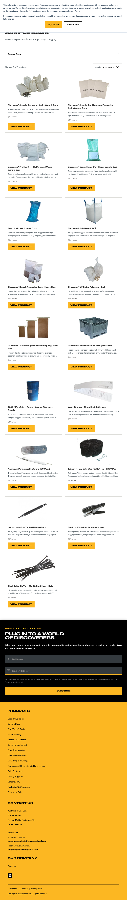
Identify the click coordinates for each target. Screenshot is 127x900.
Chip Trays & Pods (16, 729)
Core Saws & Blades (17, 755)
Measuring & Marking (17, 760)
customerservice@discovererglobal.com (27, 841)
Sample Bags (14, 723)
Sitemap (24, 888)
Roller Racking (14, 734)
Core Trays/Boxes (16, 718)
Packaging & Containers (19, 786)
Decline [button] (73, 24)
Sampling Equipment (17, 744)
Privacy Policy (54, 679)
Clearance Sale (15, 792)
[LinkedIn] (10, 875)
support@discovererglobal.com (23, 849)
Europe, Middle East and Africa (22, 819)
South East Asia (15, 824)
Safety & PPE (14, 781)
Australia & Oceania (17, 810)
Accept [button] (53, 24)
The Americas (14, 815)
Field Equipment (15, 771)
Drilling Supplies (15, 776)
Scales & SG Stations (17, 739)
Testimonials (12, 888)
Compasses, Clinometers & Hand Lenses (26, 765)
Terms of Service (12, 682)
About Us (12, 865)
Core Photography (16, 750)
